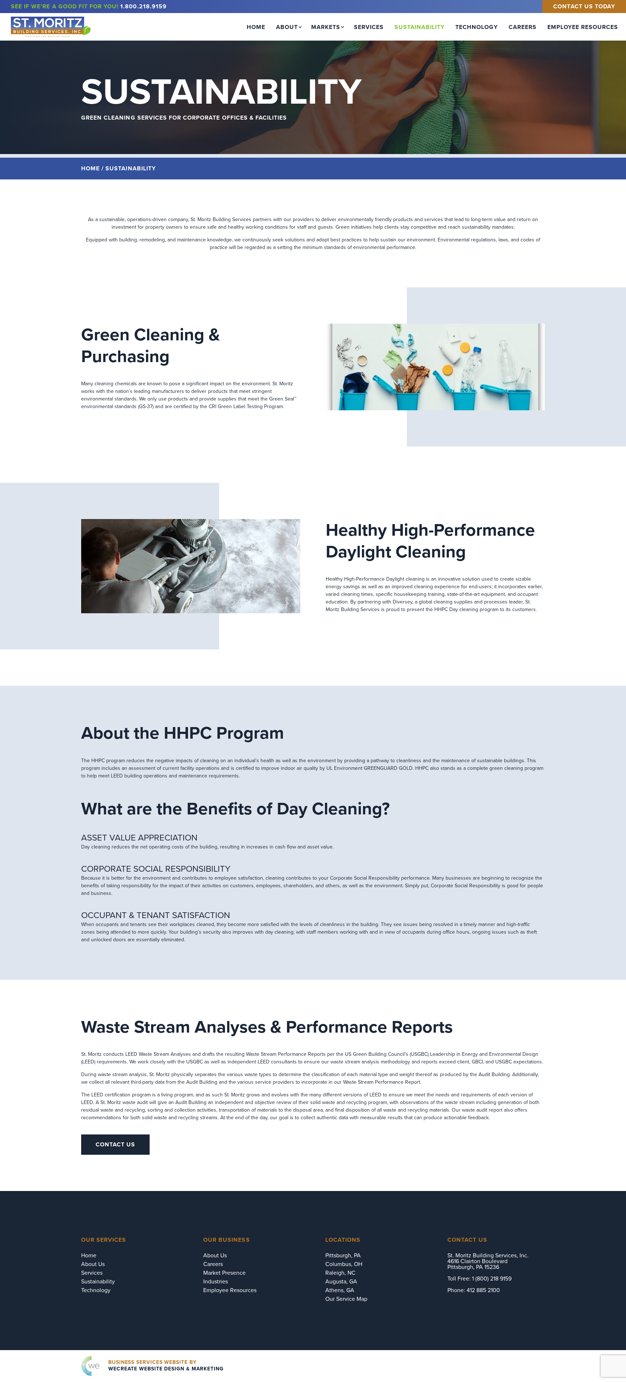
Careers (523, 27)
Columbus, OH (343, 1264)
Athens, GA (339, 1290)
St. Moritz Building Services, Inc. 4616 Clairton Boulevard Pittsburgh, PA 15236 (488, 1261)
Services (369, 27)
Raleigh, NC (340, 1273)
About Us (93, 1264)
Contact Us (115, 1144)
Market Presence (224, 1273)
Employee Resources (582, 27)
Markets (325, 27)
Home (256, 27)
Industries (215, 1281)
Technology (476, 27)
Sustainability (420, 27)
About (287, 27)
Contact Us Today (584, 6)
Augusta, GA (341, 1281)
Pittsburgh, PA (343, 1255)
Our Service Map (346, 1299)
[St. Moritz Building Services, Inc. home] (51, 27)
